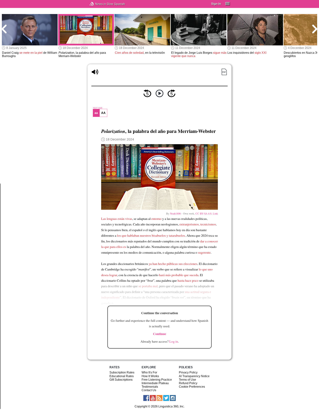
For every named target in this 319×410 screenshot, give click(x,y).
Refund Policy (188, 383)
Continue (159, 333)
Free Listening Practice (157, 379)
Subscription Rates (121, 372)
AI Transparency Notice (194, 376)
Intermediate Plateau (155, 383)
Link (215, 213)
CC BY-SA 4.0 (203, 213)
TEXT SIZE (97, 108)
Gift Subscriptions (121, 379)
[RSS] (159, 398)
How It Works (150, 376)
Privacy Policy (188, 372)
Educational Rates (121, 376)
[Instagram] (173, 398)
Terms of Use (187, 379)
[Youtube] (153, 398)
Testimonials (150, 386)
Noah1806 (175, 213)
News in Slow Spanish (97, 4)
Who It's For (149, 372)
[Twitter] (166, 398)
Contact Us (149, 390)
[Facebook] (146, 398)
